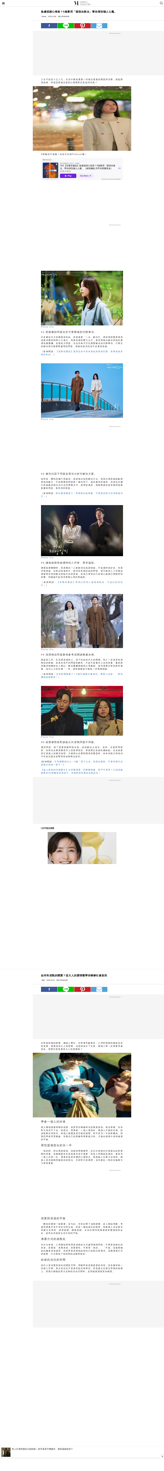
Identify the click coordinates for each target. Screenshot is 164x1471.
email (99, 25)
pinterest (82, 25)
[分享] (49, 25)
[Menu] (3, 3)
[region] (114, 54)
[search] (161, 3)
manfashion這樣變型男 (82, 3)
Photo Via (47, 327)
